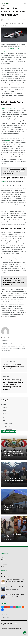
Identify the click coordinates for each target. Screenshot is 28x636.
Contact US (5, 617)
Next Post (6, 377)
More (4, 420)
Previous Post (10, 361)
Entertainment (8, 423)
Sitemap (4, 614)
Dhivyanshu (8, 458)
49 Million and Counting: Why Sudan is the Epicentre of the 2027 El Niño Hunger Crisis (14, 535)
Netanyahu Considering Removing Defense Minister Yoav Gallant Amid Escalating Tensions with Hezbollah (13, 384)
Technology (8, 429)
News (4, 404)
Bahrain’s (3, 181)
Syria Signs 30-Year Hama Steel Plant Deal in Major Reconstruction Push (13, 480)
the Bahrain (8, 140)
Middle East (6, 411)
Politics (5, 407)
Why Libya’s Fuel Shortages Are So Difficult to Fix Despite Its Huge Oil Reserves (13, 507)
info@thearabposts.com (14, 628)
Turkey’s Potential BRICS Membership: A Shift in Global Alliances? (13, 366)
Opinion (5, 417)
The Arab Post (6, 338)
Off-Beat (7, 426)
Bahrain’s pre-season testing (8, 108)
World (4, 414)
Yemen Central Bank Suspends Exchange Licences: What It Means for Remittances (13, 453)
